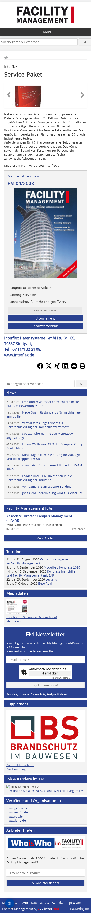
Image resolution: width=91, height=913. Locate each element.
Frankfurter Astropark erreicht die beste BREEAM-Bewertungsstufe (42, 404)
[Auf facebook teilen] (40, 368)
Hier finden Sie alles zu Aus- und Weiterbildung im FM (44, 791)
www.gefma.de (16, 808)
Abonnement (45, 318)
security (52, 579)
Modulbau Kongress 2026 (62, 567)
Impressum (74, 903)
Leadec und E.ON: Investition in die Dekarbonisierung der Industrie (39, 478)
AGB (25, 903)
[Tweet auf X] (48, 368)
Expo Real (45, 583)
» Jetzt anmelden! (45, 685)
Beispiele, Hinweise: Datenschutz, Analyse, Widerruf (37, 694)
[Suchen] (85, 42)
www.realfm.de (17, 812)
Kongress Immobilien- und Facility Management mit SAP (42, 573)
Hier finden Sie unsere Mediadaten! (31, 617)
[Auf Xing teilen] (57, 368)
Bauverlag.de (79, 909)
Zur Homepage (16, 769)
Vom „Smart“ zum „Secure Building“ (39, 486)
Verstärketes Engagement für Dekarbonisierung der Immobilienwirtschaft (37, 425)
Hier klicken (50, 673)
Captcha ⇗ (61, 677)
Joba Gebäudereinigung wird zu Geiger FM (44, 493)
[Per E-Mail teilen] (74, 366)
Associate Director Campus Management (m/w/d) (39, 518)
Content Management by (20, 909)
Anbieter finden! (47, 883)
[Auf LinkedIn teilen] (65, 368)
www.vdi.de (14, 816)
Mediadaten (14, 621)
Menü (47, 32)
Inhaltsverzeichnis (45, 326)
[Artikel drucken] (82, 366)
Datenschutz (40, 903)
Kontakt (57, 903)
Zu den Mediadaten (20, 765)
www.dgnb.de (16, 820)
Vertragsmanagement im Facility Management (38, 561)
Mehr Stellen (45, 538)
